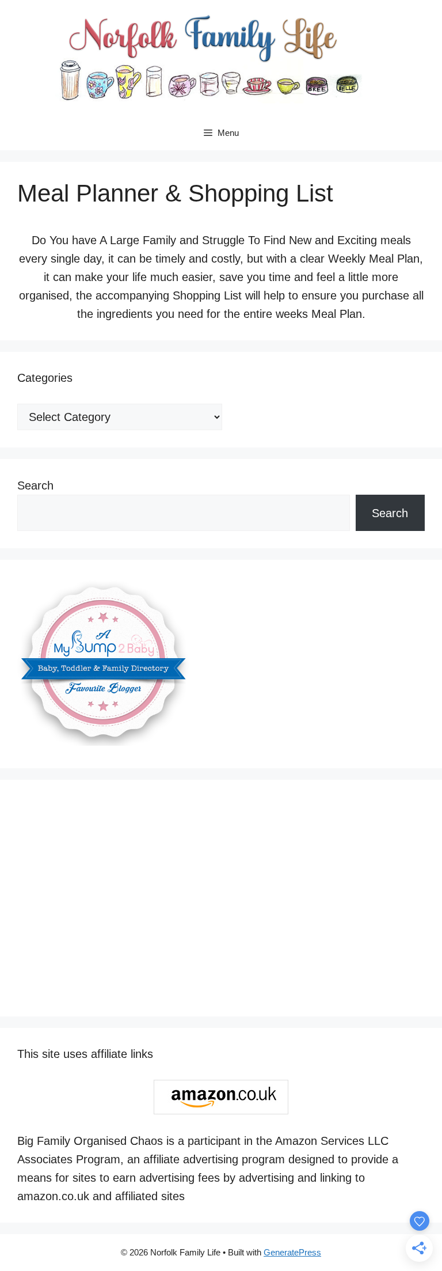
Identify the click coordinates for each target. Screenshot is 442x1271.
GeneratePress (292, 1252)
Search (35, 485)
